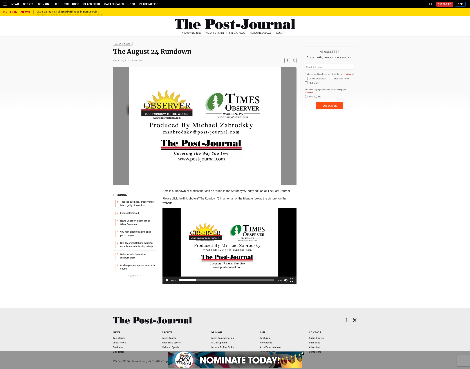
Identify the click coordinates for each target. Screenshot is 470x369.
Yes (311, 96)
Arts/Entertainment (270, 347)
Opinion (43, 4)
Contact (315, 332)
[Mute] (286, 280)
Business (118, 347)
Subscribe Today (260, 33)
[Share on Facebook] (287, 60)
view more (133, 275)
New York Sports (171, 342)
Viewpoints (266, 342)
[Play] (167, 280)
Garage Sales (114, 4)
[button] (229, 246)
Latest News (123, 44)
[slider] (226, 280)
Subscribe (444, 4)
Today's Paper (215, 33)
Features (265, 338)
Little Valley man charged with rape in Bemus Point (68, 12)
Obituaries (71, 4)
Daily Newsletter (317, 78)
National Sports (170, 347)
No (319, 96)
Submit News (237, 33)
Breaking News (342, 78)
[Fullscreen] (292, 280)
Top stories (119, 338)
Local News (119, 342)
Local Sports (169, 338)
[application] (229, 246)
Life (56, 4)
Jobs (131, 4)
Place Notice (148, 4)
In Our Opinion (219, 342)
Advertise (314, 347)
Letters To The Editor (222, 347)
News (15, 4)
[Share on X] (293, 60)
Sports (28, 4)
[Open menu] (5, 4)
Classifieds (91, 4)
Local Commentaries (222, 338)
